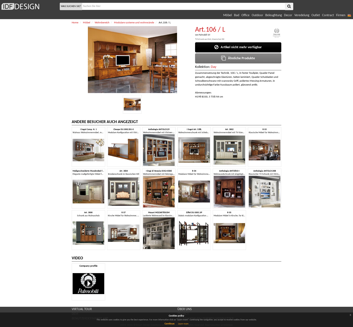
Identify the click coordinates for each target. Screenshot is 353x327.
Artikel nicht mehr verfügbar (240, 47)
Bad (236, 15)
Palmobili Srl (204, 35)
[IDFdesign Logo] (29, 6)
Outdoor (257, 15)
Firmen (340, 15)
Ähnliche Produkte (240, 58)
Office (245, 15)
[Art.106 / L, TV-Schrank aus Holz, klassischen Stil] (132, 104)
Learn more (183, 324)
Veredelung (301, 15)
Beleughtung (273, 15)
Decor (288, 15)
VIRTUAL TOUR (82, 309)
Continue (169, 323)
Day (213, 67)
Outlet (315, 15)
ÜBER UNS (184, 309)
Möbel (227, 15)
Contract (328, 15)
